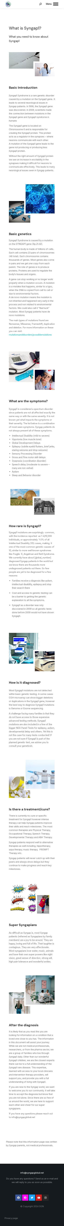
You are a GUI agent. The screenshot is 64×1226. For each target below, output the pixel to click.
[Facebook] (18, 1198)
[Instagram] (45, 1198)
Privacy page (11, 1218)
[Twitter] (32, 1198)
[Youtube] (39, 1198)
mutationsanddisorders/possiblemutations (30, 334)
